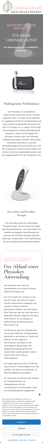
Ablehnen (21, 428)
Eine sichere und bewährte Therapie (21, 213)
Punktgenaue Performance (22, 103)
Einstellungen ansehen (21, 434)
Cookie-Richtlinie (13, 440)
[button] (39, 394)
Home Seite (23, 440)
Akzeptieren (21, 422)
